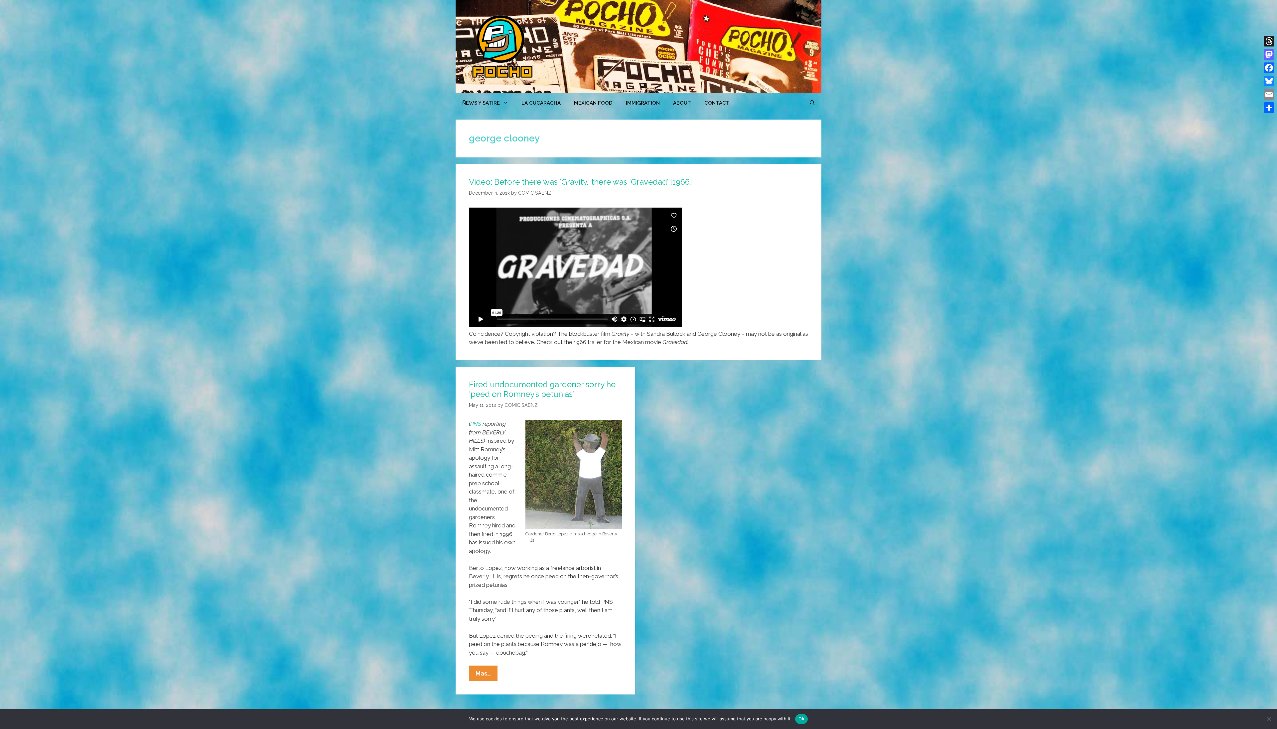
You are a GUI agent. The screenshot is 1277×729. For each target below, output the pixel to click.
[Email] (1269, 94)
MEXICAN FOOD (593, 103)
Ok (801, 718)
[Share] (1269, 107)
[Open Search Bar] (812, 103)
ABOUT (682, 103)
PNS (475, 423)
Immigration (643, 103)
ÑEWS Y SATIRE (481, 103)
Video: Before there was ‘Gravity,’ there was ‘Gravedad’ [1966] (580, 182)
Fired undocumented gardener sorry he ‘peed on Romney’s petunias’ (542, 389)
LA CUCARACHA (541, 103)
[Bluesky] (1269, 81)
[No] (1268, 719)
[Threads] (1269, 41)
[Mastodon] (1269, 54)
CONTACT (717, 103)
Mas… (486, 675)
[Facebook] (1269, 67)
